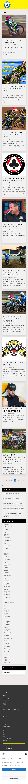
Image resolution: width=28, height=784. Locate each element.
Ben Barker (6, 573)
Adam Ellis (6, 570)
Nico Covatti (6, 634)
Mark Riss (6, 627)
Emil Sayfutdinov (7, 599)
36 (23, 480)
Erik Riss (5, 600)
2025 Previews (7, 564)
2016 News (6, 528)
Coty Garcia (6, 583)
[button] (25, 754)
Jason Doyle (6, 610)
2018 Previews (7, 532)
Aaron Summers (7, 569)
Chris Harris (6, 577)
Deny (14, 774)
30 (6, 480)
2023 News (6, 553)
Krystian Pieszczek (8, 624)
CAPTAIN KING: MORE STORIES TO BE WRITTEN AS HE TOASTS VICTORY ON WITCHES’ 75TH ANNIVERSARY (13, 515)
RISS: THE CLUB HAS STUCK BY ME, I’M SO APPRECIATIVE (13, 410)
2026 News (6, 567)
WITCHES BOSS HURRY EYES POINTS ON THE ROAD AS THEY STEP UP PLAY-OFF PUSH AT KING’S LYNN (14, 509)
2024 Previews (7, 559)
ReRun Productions (8, 641)
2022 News (6, 548)
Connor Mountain (7, 581)
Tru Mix (5, 657)
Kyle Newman (7, 626)
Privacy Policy (17, 782)
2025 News (6, 562)
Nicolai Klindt (6, 635)
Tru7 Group (6, 660)
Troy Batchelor (7, 656)
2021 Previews (7, 545)
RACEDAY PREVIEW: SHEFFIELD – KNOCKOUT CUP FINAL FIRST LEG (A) (14, 134)
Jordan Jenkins (7, 618)
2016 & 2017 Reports (8, 526)
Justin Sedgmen (7, 621)
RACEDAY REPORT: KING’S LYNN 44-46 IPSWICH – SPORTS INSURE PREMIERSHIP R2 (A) (14, 273)
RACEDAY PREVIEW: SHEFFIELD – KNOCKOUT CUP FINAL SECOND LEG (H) (14, 88)
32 (11, 480)
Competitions (6, 580)
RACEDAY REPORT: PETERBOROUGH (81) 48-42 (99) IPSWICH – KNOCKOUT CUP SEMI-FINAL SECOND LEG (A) (14, 458)
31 (9, 480)
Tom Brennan (6, 653)
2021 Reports (6, 547)
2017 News (6, 529)
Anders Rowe (6, 572)
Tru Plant (5, 659)
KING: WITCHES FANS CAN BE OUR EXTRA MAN (13, 41)
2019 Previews (7, 537)
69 (4, 482)
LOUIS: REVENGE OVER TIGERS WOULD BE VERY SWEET (13, 226)
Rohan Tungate (7, 646)
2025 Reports (6, 566)
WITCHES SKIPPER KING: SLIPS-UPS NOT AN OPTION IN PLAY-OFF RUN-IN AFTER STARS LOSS (13, 504)
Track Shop (6, 654)
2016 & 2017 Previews (8, 524)
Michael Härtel (7, 629)
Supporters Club (7, 649)
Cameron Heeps (7, 575)
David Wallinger (7, 594)
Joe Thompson (7, 615)
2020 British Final (7, 540)
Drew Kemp (6, 596)
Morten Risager (7, 630)
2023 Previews (7, 555)
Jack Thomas (6, 604)
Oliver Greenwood (8, 638)
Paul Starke (6, 640)
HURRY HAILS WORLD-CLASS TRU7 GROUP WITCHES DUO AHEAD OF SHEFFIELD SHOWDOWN (14, 499)
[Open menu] (23, 4)
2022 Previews (7, 550)
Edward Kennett (7, 597)
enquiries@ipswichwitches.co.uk (12, 709)
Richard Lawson (7, 643)
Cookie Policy (10, 782)
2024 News (6, 558)
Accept (14, 769)
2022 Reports (6, 551)
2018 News (6, 531)
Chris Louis (6, 578)
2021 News (6, 543)
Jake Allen (6, 605)
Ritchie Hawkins (7, 645)
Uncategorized (7, 662)
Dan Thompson (7, 586)
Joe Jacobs (6, 613)
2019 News (6, 535)
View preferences (14, 778)
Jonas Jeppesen (7, 616)
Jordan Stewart (7, 619)
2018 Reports (6, 534)
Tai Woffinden (6, 651)
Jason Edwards (7, 611)
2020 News (6, 542)
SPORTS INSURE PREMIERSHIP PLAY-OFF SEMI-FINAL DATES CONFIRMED (13, 180)
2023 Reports (6, 556)
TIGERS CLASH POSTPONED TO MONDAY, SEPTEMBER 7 (11, 494)
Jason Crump (6, 608)
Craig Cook (6, 585)
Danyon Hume (7, 591)
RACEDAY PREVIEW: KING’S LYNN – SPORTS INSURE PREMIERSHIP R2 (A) (12, 319)
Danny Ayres (6, 588)
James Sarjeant (7, 607)
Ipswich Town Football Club (9, 602)
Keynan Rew (6, 622)
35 (21, 480)
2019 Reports (6, 539)
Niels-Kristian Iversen (8, 637)
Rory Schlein (6, 648)
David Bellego (6, 592)
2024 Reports (6, 561)
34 (18, 480)
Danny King (6, 589)
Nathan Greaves (7, 632)
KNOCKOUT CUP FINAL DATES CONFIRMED (13, 364)
